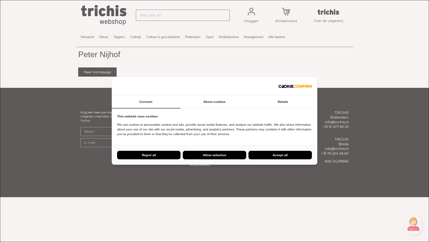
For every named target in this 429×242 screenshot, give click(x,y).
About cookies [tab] (214, 102)
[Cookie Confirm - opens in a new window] (295, 86)
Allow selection (214, 155)
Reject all (149, 155)
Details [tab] (283, 102)
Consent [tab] (145, 102)
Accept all (280, 155)
